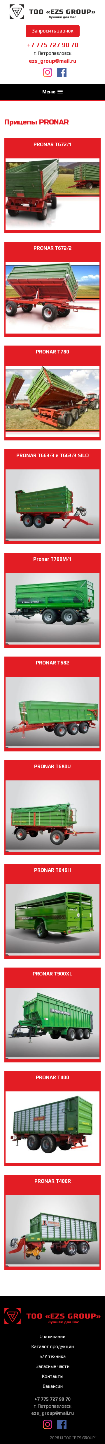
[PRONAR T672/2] (52, 344)
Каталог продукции (52, 1346)
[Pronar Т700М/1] (52, 655)
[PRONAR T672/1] (52, 240)
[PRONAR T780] (52, 447)
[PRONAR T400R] (52, 1277)
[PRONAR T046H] (52, 966)
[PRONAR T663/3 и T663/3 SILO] (52, 551)
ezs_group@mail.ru (52, 61)
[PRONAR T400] (52, 1173)
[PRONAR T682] (52, 758)
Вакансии (53, 1386)
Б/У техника (52, 1356)
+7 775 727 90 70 (52, 45)
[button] (52, 92)
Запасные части (52, 1366)
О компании (52, 1336)
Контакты (52, 1376)
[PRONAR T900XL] (52, 1069)
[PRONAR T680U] (52, 862)
